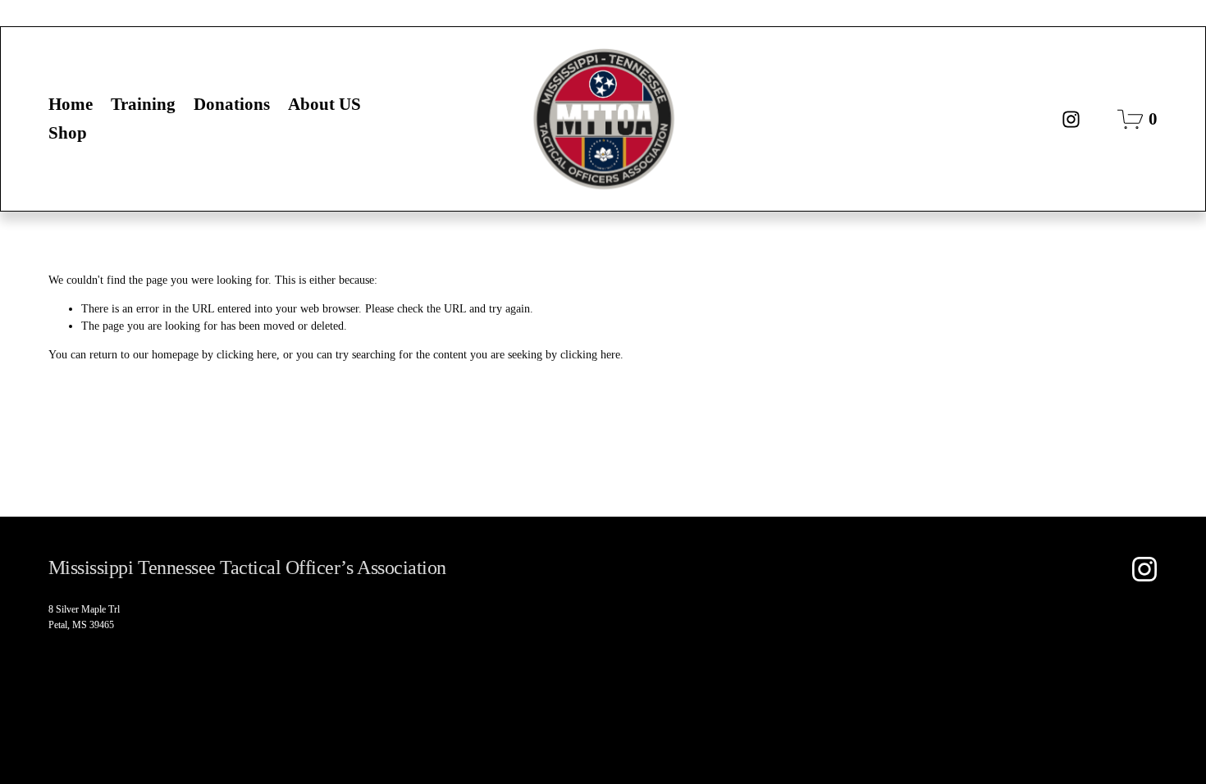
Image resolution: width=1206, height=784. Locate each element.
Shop (67, 133)
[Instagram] (1071, 119)
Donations (232, 104)
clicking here (246, 355)
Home (70, 104)
